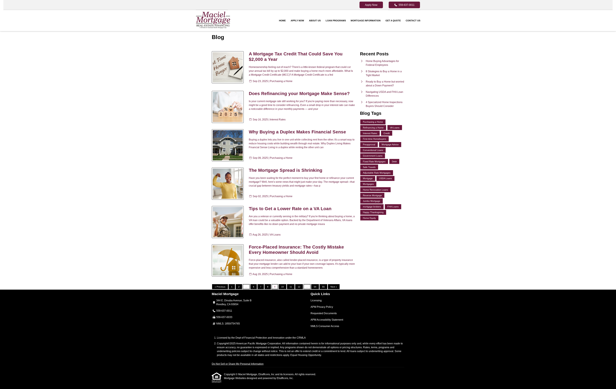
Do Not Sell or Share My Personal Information (238, 364)
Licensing (316, 300)
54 (315, 286)
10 (282, 286)
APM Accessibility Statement (327, 319)
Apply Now (371, 5)
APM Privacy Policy (322, 307)
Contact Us (413, 20)
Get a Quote (393, 20)
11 (291, 286)
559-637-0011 (407, 5)
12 (299, 286)
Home (282, 20)
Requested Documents (324, 313)
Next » (333, 286)
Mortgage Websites (235, 378)
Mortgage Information (366, 20)
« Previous (220, 286)
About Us (315, 20)
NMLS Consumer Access (325, 326)
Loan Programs (336, 20)
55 (323, 286)
